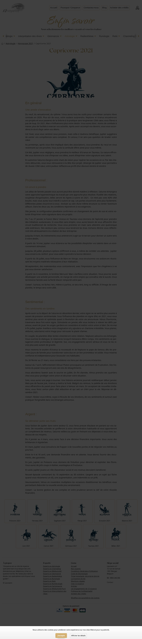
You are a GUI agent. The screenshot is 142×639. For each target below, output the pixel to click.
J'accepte (61, 635)
